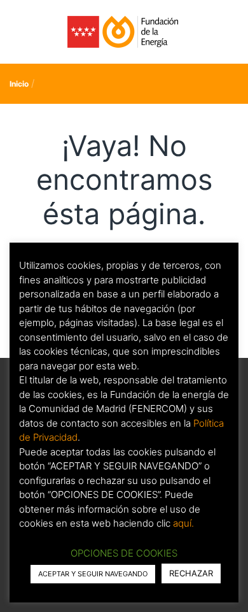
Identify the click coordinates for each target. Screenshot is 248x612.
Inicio (19, 84)
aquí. (183, 523)
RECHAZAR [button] (191, 573)
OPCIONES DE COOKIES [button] (124, 553)
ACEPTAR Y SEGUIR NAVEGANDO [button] (93, 573)
